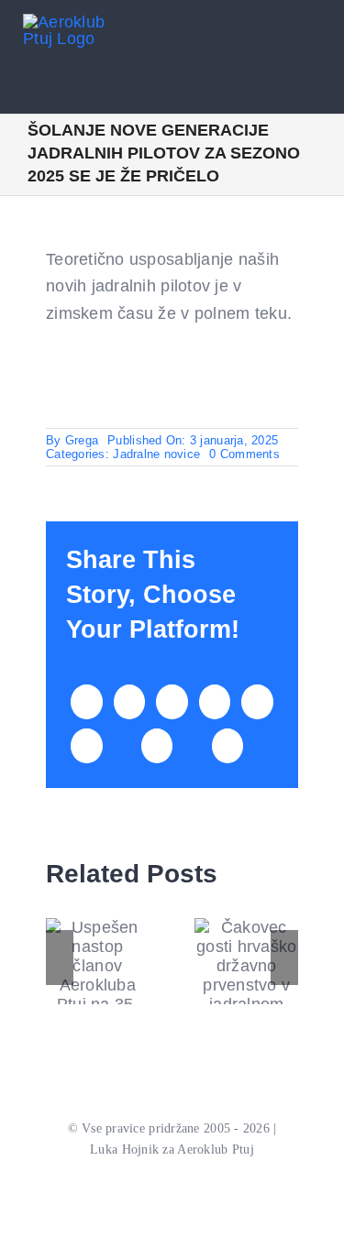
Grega (81, 440)
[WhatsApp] (214, 702)
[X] (129, 702)
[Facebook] (86, 702)
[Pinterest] (86, 746)
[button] (59, 957)
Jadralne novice (156, 454)
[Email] (227, 746)
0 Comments (244, 454)
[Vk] (157, 746)
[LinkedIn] (171, 702)
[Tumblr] (257, 702)
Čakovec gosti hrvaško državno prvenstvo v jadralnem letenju (246, 975)
